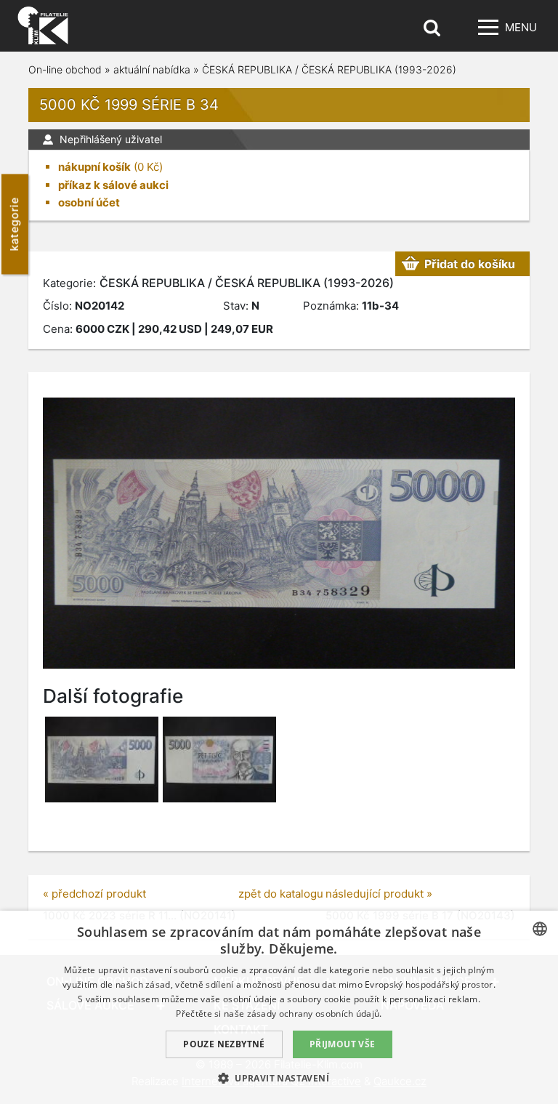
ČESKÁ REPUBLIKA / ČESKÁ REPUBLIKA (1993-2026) (329, 69)
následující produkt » (379, 893)
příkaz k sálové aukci (113, 185)
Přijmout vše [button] (343, 1044)
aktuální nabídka (151, 69)
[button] (279, 1078)
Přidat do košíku (469, 264)
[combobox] (540, 929)
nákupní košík (94, 167)
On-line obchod (65, 69)
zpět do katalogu (280, 893)
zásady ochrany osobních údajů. (314, 1013)
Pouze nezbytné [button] (224, 1044)
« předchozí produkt (94, 893)
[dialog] (279, 1007)
